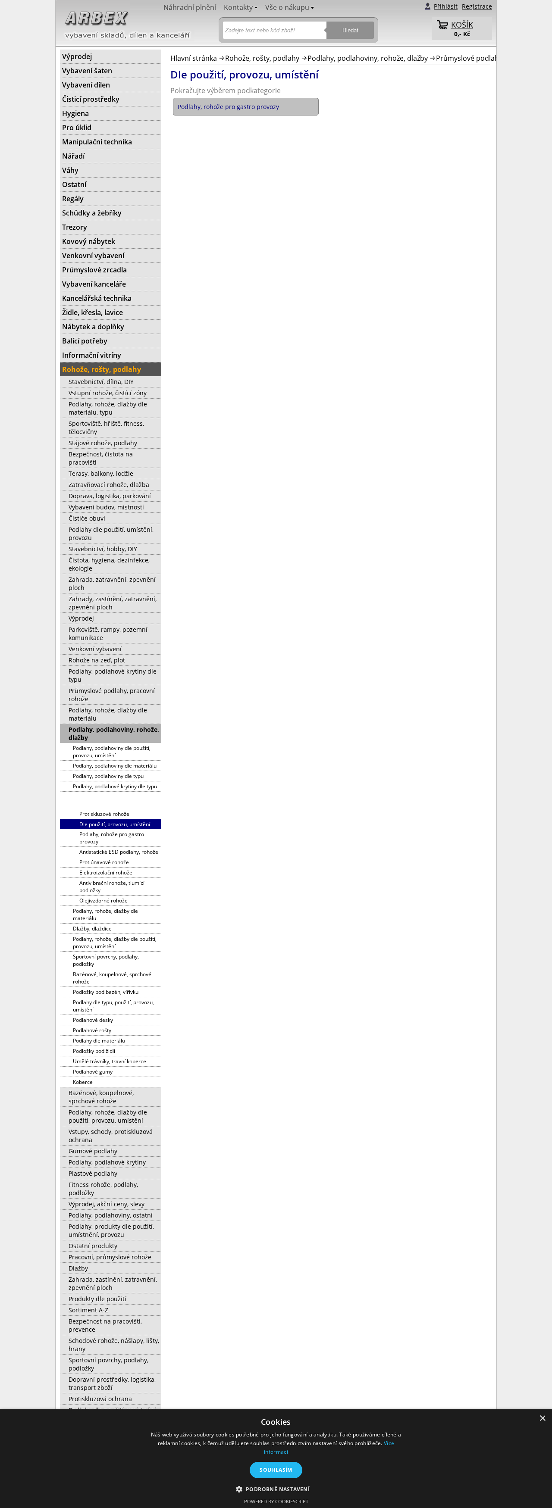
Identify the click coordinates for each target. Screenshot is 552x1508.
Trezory (74, 227)
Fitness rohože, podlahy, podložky (103, 1188)
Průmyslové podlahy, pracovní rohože (112, 695)
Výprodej (77, 56)
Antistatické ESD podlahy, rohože (118, 851)
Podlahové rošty (92, 1030)
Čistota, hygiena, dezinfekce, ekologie (109, 564)
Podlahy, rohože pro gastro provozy (111, 837)
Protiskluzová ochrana (100, 1399)
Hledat (350, 30)
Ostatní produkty (93, 1246)
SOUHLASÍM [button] (276, 1470)
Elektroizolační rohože (105, 872)
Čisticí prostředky (90, 99)
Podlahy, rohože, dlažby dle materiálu (108, 714)
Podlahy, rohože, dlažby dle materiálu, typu (108, 408)
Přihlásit (446, 6)
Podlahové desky (93, 1020)
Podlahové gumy (93, 1071)
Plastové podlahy (93, 1173)
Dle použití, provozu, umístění (114, 824)
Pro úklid (76, 127)
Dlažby (78, 1268)
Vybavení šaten (87, 70)
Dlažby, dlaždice (92, 928)
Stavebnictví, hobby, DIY (103, 549)
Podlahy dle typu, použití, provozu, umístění (113, 1006)
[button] (276, 1489)
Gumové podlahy (93, 1151)
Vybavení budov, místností (106, 507)
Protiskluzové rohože (104, 814)
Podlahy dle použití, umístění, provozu (111, 533)
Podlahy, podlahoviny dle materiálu (115, 765)
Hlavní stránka (193, 58)
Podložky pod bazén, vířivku (105, 992)
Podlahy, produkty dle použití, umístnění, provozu (111, 1230)
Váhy (70, 170)
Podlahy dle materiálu (99, 1040)
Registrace (477, 6)
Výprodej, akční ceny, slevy (106, 1204)
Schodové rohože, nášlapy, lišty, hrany (114, 1344)
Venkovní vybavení (93, 255)
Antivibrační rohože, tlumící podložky (111, 886)
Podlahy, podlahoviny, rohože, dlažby (367, 58)
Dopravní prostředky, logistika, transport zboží (112, 1383)
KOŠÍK (462, 24)
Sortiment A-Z (88, 1310)
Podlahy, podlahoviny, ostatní (111, 1215)
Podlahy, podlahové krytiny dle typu (113, 675)
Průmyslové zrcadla (94, 270)
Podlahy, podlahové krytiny (107, 1162)
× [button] (542, 1418)
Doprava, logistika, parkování (110, 496)
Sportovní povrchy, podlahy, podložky (106, 960)
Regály (73, 198)
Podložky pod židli (94, 1051)
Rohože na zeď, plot (97, 660)
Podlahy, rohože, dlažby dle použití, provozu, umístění (115, 942)
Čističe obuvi (87, 518)
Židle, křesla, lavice (92, 312)
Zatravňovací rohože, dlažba (109, 485)
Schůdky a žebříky (92, 213)
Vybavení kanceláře (94, 284)
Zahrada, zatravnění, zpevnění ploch (112, 583)
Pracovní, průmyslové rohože (110, 1257)
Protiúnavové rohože (104, 862)
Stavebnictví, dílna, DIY (101, 382)
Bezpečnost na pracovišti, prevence (105, 1325)
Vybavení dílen (86, 85)
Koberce (83, 1082)
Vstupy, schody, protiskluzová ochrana (111, 1135)
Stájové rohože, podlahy (103, 443)
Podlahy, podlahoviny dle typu (108, 776)
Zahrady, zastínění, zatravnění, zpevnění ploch (113, 603)
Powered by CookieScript (276, 1501)
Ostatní (74, 184)
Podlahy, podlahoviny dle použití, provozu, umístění (112, 751)
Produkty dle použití (97, 1299)
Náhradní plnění (189, 7)
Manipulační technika (97, 142)
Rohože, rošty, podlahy (262, 58)
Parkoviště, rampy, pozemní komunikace (108, 633)
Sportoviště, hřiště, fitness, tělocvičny (106, 427)
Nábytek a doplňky (93, 326)
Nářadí (73, 156)
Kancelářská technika (97, 298)
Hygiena (75, 113)
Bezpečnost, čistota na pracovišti (101, 458)
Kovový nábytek (88, 241)
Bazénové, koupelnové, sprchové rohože (112, 978)
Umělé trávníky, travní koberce (109, 1061)
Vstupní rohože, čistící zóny (108, 393)
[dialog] (276, 1458)
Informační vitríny (91, 355)
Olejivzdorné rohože (103, 900)
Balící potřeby (84, 341)
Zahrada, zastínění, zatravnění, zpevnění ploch (113, 1283)
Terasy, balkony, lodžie (101, 473)
